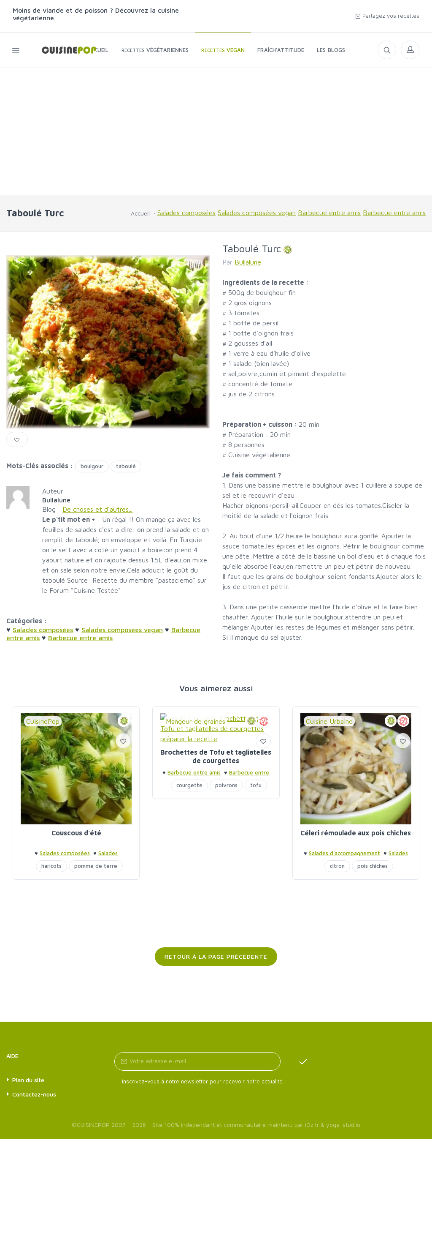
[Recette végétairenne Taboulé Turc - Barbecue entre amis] (63, 50)
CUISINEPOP (93, 1124)
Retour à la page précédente (216, 956)
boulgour (92, 466)
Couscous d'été (76, 833)
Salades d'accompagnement (344, 853)
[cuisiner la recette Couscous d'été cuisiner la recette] (76, 768)
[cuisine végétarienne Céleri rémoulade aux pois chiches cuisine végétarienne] (355, 768)
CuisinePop (42, 721)
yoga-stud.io (343, 1124)
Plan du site (28, 1079)
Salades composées (186, 212)
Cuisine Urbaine (329, 721)
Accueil (140, 213)
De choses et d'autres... (97, 509)
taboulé (126, 466)
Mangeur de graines (195, 721)
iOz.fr (312, 1124)
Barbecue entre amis (329, 212)
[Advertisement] (216, 131)
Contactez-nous (34, 1094)
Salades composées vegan (257, 212)
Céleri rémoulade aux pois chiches (355, 833)
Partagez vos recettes (390, 15)
